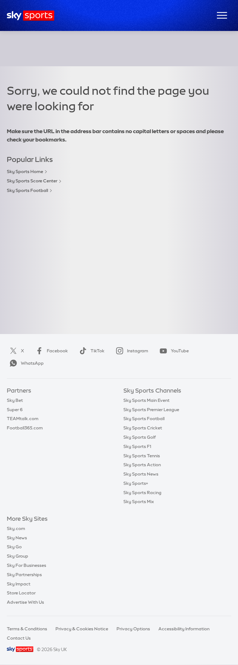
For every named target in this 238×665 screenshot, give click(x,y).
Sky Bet (15, 400)
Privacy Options (133, 629)
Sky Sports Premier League (151, 409)
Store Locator (21, 593)
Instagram (137, 351)
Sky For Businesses (26, 565)
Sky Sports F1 (137, 446)
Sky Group (17, 556)
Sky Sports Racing (142, 492)
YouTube (180, 351)
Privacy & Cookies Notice (81, 629)
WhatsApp (32, 363)
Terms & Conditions (27, 629)
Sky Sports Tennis (141, 456)
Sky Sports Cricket (142, 428)
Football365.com (25, 428)
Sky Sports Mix (138, 501)
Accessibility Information (183, 629)
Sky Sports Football (27, 190)
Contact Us (19, 638)
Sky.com (16, 528)
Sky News (17, 538)
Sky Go (14, 547)
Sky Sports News (140, 474)
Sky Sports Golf (139, 437)
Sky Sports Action (142, 465)
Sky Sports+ (135, 483)
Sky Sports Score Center (32, 181)
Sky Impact (18, 584)
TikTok (97, 351)
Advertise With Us (25, 602)
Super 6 (15, 409)
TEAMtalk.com (22, 418)
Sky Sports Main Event (146, 400)
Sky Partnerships (24, 574)
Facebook (57, 351)
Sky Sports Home (25, 171)
